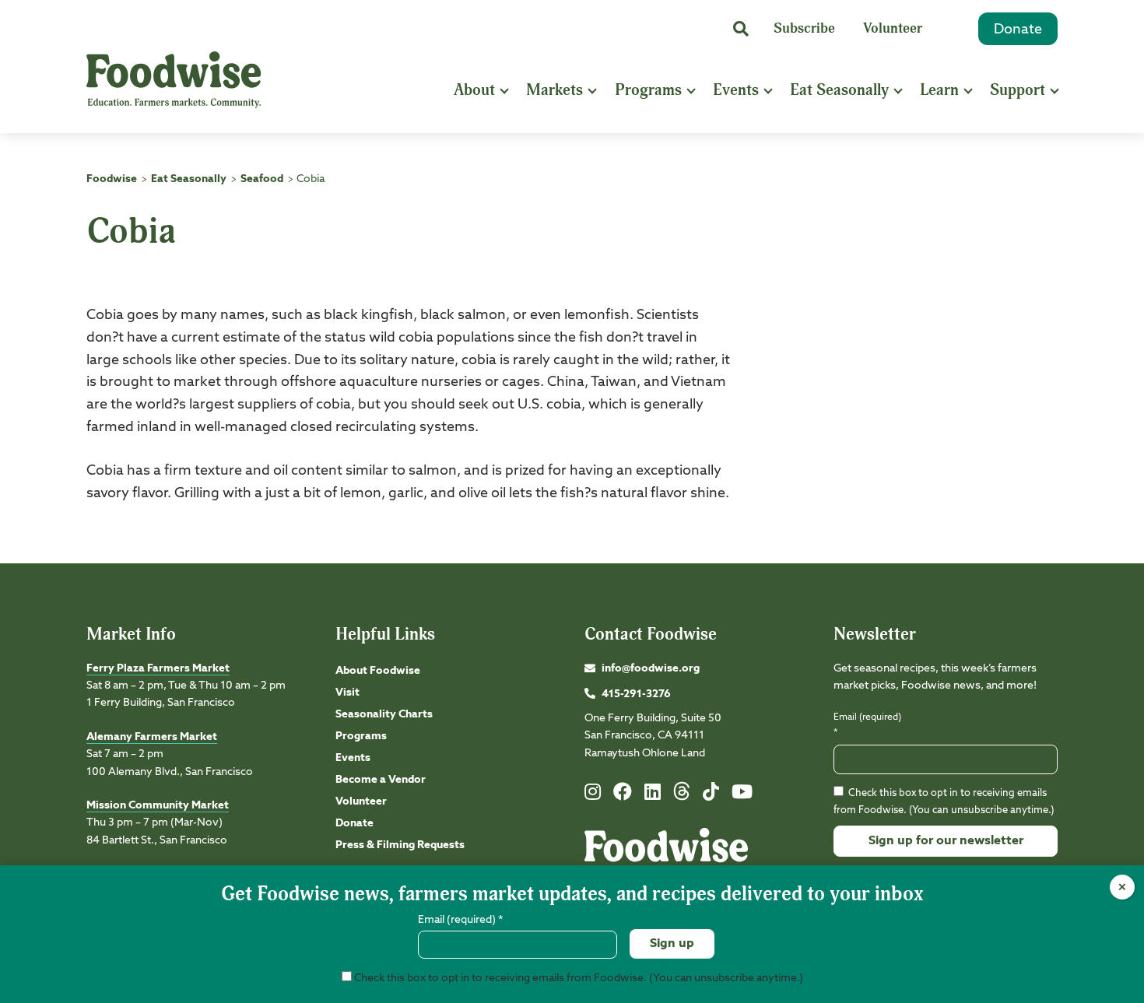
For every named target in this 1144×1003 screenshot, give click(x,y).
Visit (347, 692)
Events (736, 90)
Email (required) (867, 725)
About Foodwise (377, 670)
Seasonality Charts (384, 714)
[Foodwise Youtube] (742, 795)
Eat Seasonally (839, 90)
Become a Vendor (380, 779)
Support (1017, 90)
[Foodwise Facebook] (622, 795)
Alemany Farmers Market (151, 736)
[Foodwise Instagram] (592, 795)
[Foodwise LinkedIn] (652, 795)
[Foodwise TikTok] (711, 795)
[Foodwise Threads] (681, 797)
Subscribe (804, 28)
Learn (939, 90)
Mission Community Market (157, 805)
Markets (554, 90)
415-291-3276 (636, 694)
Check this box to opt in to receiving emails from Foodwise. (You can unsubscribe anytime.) (577, 978)
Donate (1018, 30)
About (474, 90)
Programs (648, 90)
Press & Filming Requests (400, 845)
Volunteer (892, 28)
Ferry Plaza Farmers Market (158, 668)
